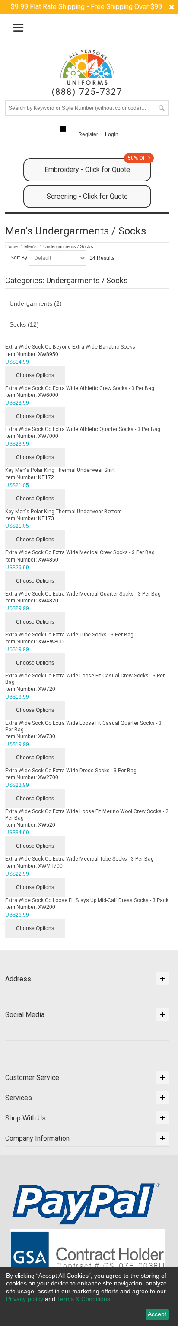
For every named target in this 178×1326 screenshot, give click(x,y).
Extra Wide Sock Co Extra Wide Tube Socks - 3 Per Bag (69, 635)
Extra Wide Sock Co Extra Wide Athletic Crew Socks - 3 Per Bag (79, 388)
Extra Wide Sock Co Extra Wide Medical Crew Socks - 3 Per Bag (80, 552)
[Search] (161, 108)
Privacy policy (24, 1298)
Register (88, 134)
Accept (157, 1313)
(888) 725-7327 (87, 92)
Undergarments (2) (36, 303)
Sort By (18, 258)
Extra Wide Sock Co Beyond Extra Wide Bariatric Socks (70, 347)
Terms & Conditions (83, 1298)
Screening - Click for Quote (87, 196)
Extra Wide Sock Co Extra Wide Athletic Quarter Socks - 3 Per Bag (82, 429)
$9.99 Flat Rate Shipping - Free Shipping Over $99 (86, 7)
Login (111, 134)
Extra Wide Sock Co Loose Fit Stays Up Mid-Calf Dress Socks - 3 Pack (86, 900)
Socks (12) (24, 324)
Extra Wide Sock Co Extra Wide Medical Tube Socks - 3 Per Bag (79, 859)
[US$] (63, 128)
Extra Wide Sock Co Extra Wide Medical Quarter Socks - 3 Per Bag (83, 594)
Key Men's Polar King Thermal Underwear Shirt (60, 470)
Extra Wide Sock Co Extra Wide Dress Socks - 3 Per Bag (71, 771)
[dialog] (89, 1296)
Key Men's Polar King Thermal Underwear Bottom (63, 512)
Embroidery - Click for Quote (97, 166)
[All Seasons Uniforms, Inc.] (87, 67)
